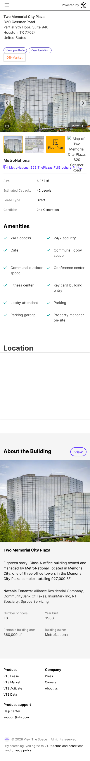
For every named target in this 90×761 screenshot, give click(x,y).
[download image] (6, 125)
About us (51, 688)
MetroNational (57, 634)
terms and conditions (68, 746)
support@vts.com (16, 717)
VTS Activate (12, 688)
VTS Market (11, 682)
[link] (43, 167)
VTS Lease (11, 676)
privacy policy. (22, 750)
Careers (50, 682)
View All (77, 126)
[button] (45, 99)
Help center (11, 711)
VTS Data (10, 694)
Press (49, 676)
